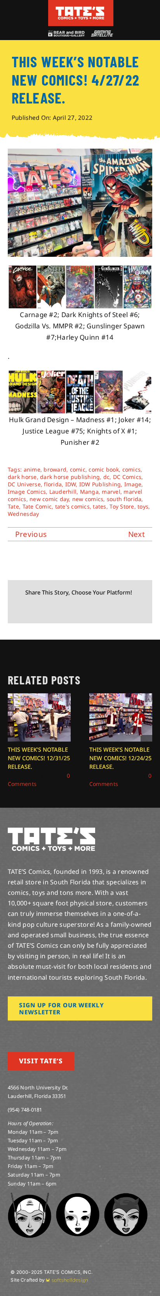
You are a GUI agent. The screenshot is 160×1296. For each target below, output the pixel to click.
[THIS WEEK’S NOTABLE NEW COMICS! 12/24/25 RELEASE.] (120, 697)
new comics (88, 499)
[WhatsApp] (72, 609)
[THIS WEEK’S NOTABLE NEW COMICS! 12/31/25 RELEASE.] (39, 697)
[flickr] (47, 1031)
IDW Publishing (100, 484)
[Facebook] (22, 609)
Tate (13, 506)
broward (54, 469)
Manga (89, 491)
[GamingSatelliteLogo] (101, 33)
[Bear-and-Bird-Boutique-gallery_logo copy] (66, 33)
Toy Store (122, 506)
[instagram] (10, 1031)
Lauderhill (63, 491)
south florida (124, 499)
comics (131, 469)
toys (142, 506)
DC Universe (24, 484)
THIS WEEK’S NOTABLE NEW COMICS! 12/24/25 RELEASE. (120, 757)
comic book (104, 469)
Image (132, 484)
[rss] (60, 1031)
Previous (31, 534)
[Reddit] (47, 609)
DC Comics (127, 477)
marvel (111, 491)
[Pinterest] (85, 609)
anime (32, 469)
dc (106, 477)
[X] (35, 609)
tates (99, 506)
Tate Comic (37, 506)
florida (53, 484)
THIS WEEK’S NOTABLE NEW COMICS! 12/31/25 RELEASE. (39, 757)
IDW (70, 484)
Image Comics (27, 491)
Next (136, 534)
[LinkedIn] (60, 609)
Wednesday (23, 513)
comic (77, 469)
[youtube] (35, 1031)
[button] (13, 741)
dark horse (22, 477)
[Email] (97, 609)
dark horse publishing (70, 477)
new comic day (49, 499)
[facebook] (22, 1031)
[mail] (72, 1031)
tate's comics (72, 506)
